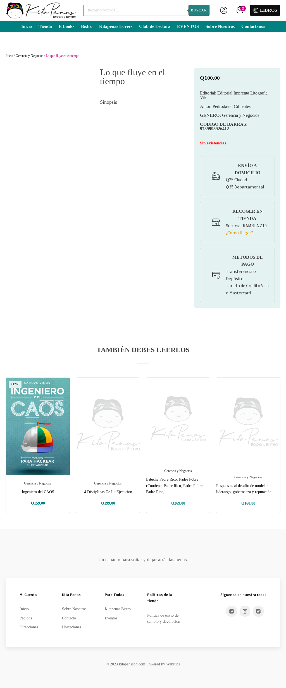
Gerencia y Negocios (29, 56)
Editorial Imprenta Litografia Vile (234, 95)
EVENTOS (188, 26)
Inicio (26, 26)
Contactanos (253, 26)
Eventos (111, 618)
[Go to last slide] (10, 445)
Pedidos (26, 618)
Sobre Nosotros (220, 26)
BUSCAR (199, 10)
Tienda (45, 26)
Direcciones (29, 627)
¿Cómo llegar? (239, 232)
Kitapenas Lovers (115, 26)
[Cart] (240, 10)
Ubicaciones (71, 627)
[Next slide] (275, 445)
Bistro (86, 26)
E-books (66, 26)
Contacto (69, 618)
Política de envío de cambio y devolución (163, 618)
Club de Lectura (154, 26)
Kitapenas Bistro (118, 609)
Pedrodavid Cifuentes (225, 106)
